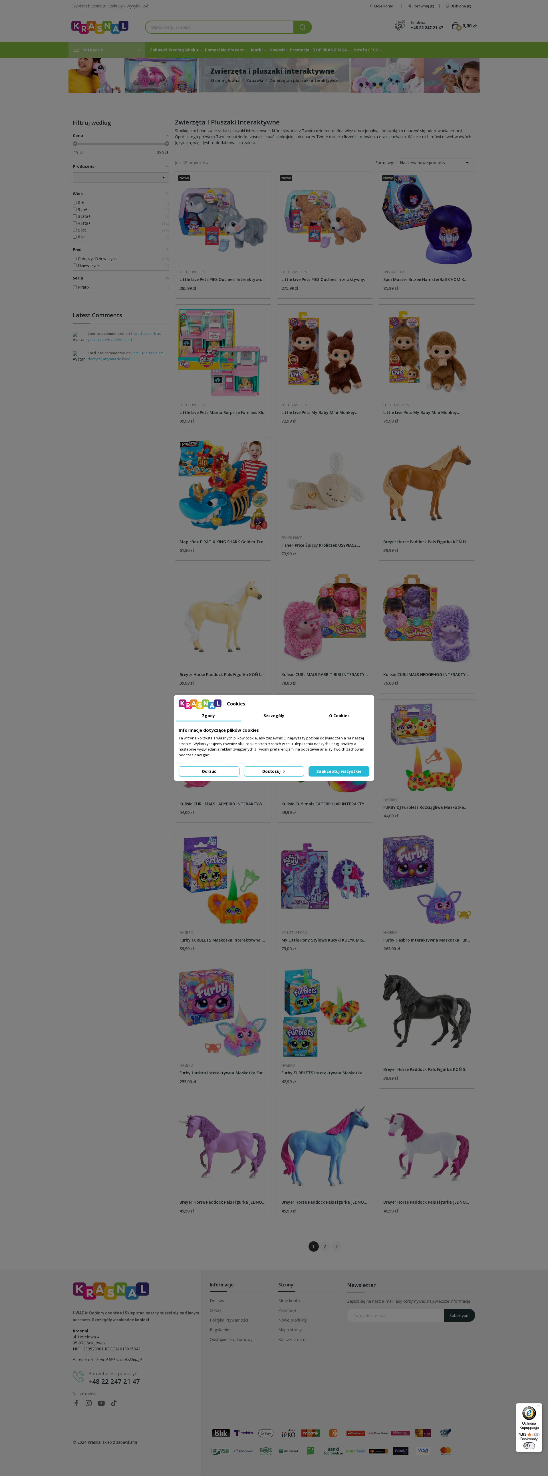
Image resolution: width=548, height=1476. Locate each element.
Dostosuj (272, 771)
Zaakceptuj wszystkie (339, 771)
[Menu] (538, 1406)
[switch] (529, 1445)
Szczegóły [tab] (274, 715)
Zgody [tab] (208, 715)
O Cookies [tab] (339, 715)
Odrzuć (209, 771)
